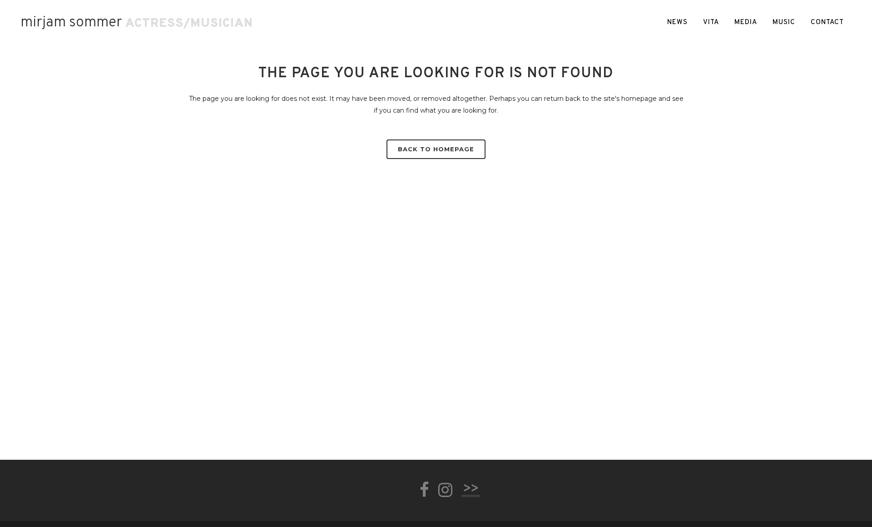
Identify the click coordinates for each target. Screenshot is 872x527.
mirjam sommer (71, 23)
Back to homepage (436, 149)
